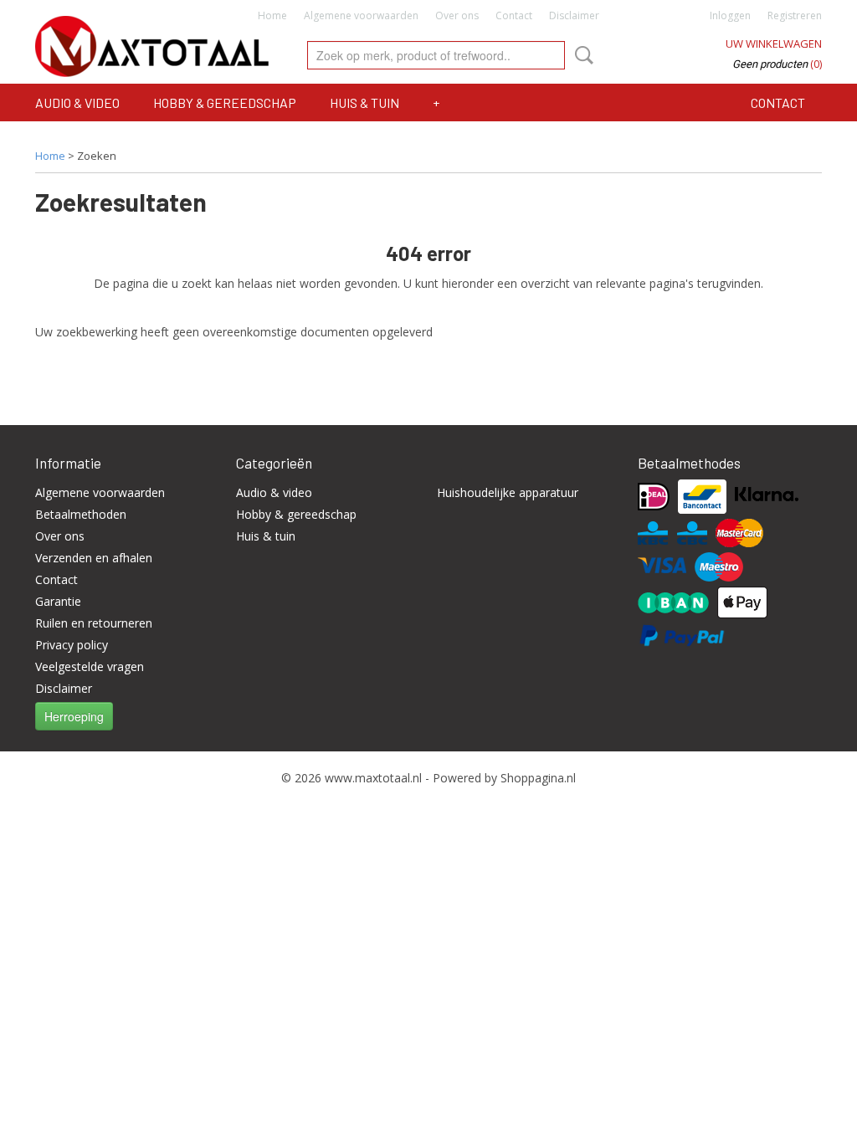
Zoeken (580, 55)
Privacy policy (71, 645)
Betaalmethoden (80, 514)
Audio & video (77, 102)
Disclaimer (574, 15)
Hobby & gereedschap (224, 102)
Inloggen (730, 15)
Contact (513, 15)
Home (272, 15)
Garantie (58, 601)
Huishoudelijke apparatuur (507, 492)
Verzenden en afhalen (93, 558)
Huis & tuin (364, 102)
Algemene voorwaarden (361, 15)
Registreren (794, 15)
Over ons (457, 15)
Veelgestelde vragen (89, 666)
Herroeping (74, 716)
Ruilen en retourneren (93, 623)
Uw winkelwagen (774, 43)
